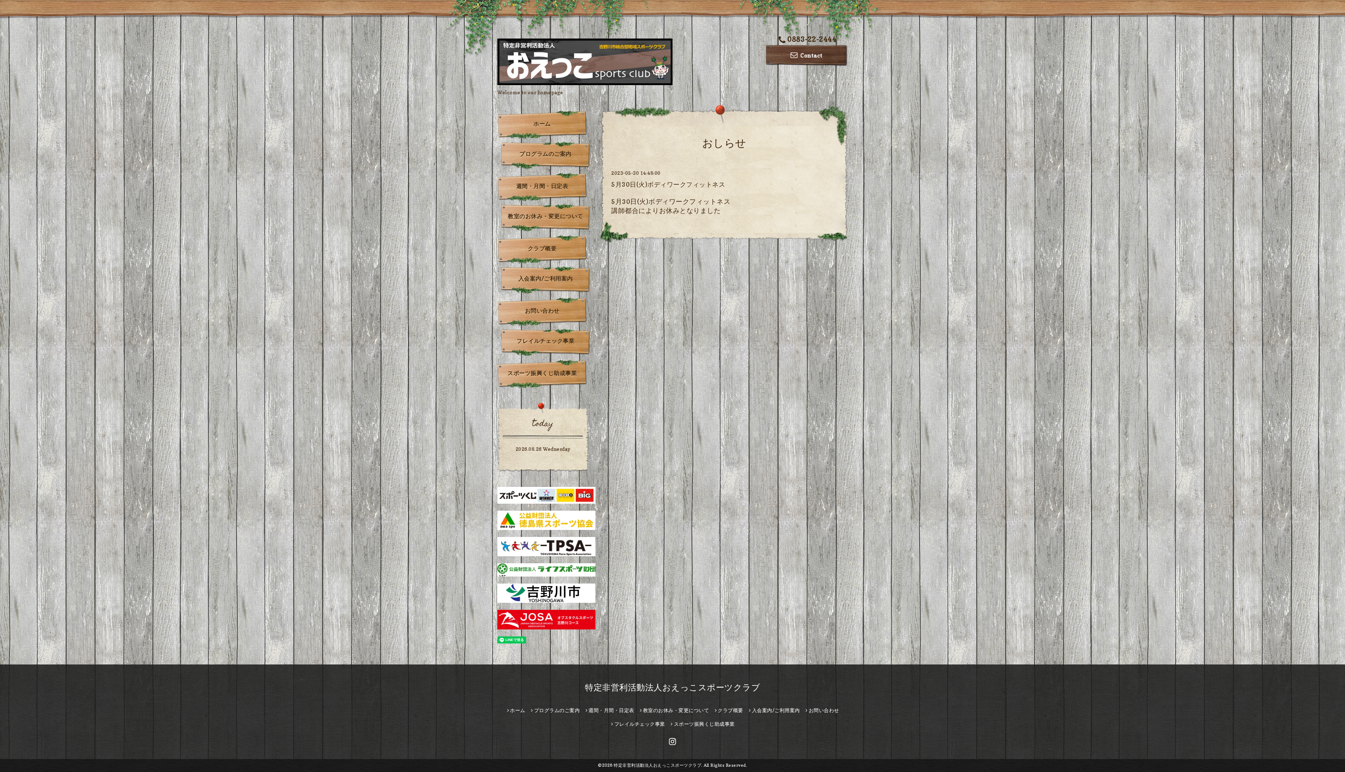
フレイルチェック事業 (545, 340)
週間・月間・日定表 (542, 185)
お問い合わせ (542, 310)
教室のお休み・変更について (545, 216)
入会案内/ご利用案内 (545, 278)
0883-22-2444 (811, 39)
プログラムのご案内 (545, 153)
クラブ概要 (542, 248)
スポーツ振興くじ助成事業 (542, 373)
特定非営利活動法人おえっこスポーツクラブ (672, 687)
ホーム (542, 123)
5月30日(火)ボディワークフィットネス (668, 184)
